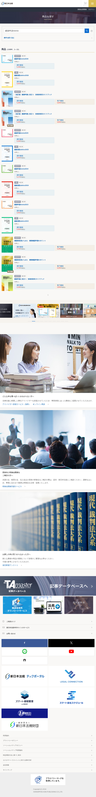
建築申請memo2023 (21, 204)
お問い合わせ (11, 633)
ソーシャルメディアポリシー (12, 745)
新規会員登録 (82, 9)
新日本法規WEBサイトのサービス (18, 627)
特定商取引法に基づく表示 (12, 755)
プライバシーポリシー (10, 740)
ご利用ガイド (11, 621)
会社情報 (6, 765)
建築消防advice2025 (21, 149)
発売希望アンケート (10, 565)
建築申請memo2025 (21, 133)
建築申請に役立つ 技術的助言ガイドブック (29, 279)
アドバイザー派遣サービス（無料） (16, 404)
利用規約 (6, 735)
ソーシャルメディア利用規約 (12, 750)
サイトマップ (7, 770)
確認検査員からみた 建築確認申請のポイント (30, 241)
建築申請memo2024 (21, 169)
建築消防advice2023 (21, 221)
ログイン (91, 9)
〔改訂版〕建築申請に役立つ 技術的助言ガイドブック (33, 94)
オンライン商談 (39, 404)
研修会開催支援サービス (12, 486)
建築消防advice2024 (21, 185)
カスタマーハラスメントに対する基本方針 (17, 760)
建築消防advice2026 (21, 75)
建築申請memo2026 (21, 59)
